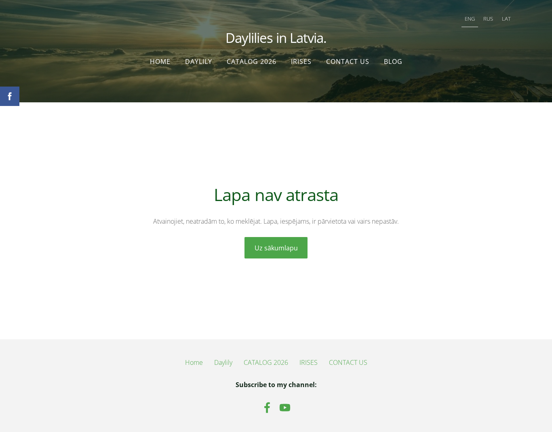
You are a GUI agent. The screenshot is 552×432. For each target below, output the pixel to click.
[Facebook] (267, 407)
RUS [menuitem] (488, 18)
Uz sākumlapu (276, 248)
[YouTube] (285, 407)
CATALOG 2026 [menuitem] (251, 61)
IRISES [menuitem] (301, 61)
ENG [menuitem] (470, 18)
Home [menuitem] (160, 61)
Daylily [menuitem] (198, 61)
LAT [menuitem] (506, 18)
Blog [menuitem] (393, 61)
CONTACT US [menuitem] (347, 61)
